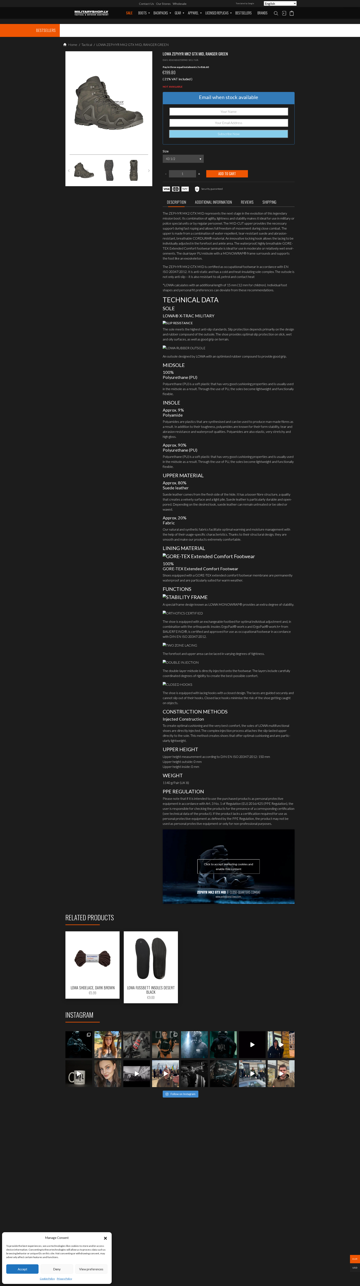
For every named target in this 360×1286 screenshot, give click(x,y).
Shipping (269, 202)
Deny (57, 1269)
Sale (129, 12)
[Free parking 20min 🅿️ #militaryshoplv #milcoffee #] (281, 1073)
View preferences (91, 1269)
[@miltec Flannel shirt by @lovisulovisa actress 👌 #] (107, 1073)
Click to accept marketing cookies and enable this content (228, 866)
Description (176, 202)
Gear (178, 12)
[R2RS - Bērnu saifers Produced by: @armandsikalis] (136, 1073)
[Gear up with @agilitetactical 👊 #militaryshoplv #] (194, 1073)
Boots (142, 12)
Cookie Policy (47, 1278)
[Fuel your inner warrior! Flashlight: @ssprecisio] (194, 1044)
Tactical (86, 44)
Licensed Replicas (217, 12)
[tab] (176, 203)
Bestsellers (243, 12)
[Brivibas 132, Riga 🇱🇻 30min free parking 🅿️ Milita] (281, 1044)
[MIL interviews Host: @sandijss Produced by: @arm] (252, 1044)
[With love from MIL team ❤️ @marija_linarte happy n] (107, 1044)
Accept (22, 1269)
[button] (105, 1238)
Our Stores (163, 3)
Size (166, 151)
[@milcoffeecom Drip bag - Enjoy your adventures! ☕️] (78, 1073)
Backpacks (161, 12)
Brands (263, 12)
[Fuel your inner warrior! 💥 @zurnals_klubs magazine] (165, 1044)
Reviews (247, 202)
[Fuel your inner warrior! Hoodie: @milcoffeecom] (78, 1044)
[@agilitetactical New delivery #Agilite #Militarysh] (223, 1073)
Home (72, 44)
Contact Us (146, 3)
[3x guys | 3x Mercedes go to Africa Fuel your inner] (252, 1073)
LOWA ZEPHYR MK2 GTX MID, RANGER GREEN (132, 44)
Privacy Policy (64, 1278)
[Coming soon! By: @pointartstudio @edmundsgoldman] (223, 1044)
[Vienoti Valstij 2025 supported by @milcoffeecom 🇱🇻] (165, 1073)
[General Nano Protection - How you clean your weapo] (136, 1044)
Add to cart (227, 173)
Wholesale (179, 3)
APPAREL (193, 12)
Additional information (213, 202)
